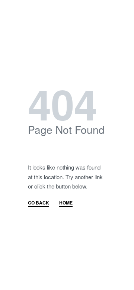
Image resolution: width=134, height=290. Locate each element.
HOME (66, 203)
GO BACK (38, 203)
